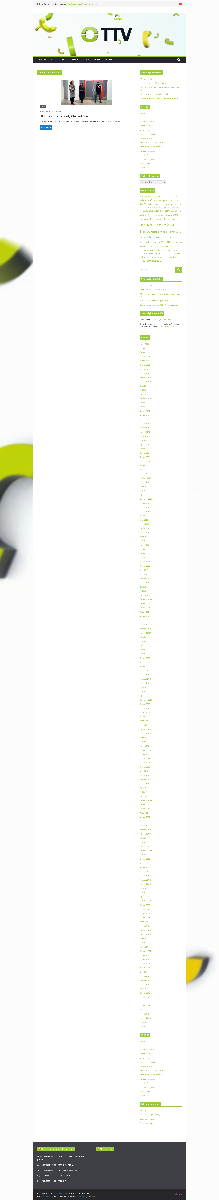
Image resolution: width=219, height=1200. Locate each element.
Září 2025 (143, 390)
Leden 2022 (144, 574)
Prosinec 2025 (145, 377)
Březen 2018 (145, 767)
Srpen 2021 (144, 595)
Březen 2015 (145, 917)
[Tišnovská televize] (109, 14)
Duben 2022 (145, 561)
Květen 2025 (145, 407)
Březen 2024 (145, 465)
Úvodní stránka (47, 59)
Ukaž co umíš (145, 163)
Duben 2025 (145, 411)
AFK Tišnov (145, 196)
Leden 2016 (144, 875)
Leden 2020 (144, 675)
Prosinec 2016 (145, 829)
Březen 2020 (145, 666)
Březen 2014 (145, 968)
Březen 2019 (145, 716)
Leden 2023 (144, 524)
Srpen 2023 (144, 494)
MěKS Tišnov (155, 225)
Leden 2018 (144, 775)
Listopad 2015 (145, 884)
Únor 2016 (144, 871)
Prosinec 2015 (145, 880)
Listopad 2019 (145, 683)
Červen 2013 (145, 993)
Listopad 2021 (145, 582)
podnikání (150, 250)
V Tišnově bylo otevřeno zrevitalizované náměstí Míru (90, 3)
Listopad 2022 (145, 532)
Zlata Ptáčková (56, 111)
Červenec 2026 (146, 348)
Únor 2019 (144, 721)
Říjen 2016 (144, 838)
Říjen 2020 (144, 637)
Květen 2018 (145, 758)
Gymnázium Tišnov (171, 200)
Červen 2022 (145, 553)
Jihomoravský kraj (163, 207)
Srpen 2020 (144, 645)
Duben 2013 (145, 1001)
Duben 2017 (145, 813)
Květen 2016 (145, 859)
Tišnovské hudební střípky (151, 147)
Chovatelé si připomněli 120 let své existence (159, 98)
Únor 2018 (144, 771)
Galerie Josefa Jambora (150, 200)
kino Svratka (155, 210)
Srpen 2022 (144, 545)
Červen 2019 (145, 704)
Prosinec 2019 (145, 679)
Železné (160, 261)
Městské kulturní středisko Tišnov (57, 1149)
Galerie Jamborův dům (170, 197)
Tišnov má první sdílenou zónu (153, 83)
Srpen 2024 (144, 444)
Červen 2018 (145, 754)
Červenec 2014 (146, 951)
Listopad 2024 (145, 432)
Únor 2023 (144, 520)
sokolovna (170, 250)
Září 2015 (143, 892)
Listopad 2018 (145, 733)
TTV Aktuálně (145, 155)
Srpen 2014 (144, 947)
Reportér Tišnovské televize (151, 142)
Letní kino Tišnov (153, 215)
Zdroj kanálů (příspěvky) (150, 1114)
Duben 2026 (145, 361)
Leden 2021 (144, 624)
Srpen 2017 (144, 796)
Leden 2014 (144, 976)
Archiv (85, 59)
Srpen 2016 (144, 846)
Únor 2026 (144, 369)
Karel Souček (144, 211)
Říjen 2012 (144, 1022)
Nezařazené (145, 130)
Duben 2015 (145, 913)
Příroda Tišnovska (147, 138)
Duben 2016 (145, 863)
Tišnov (156, 253)
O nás (61, 59)
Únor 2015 (144, 922)
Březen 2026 (145, 365)
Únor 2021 (144, 620)
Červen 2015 (145, 905)
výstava (176, 253)
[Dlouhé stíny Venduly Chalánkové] (86, 92)
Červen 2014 (145, 955)
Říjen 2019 (144, 687)
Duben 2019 (145, 712)
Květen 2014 (145, 959)
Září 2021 (143, 591)
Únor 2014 (144, 972)
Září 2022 (143, 541)
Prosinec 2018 (145, 729)
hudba (149, 204)
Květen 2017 (145, 808)
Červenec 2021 (146, 599)
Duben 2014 (145, 963)
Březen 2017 (145, 817)
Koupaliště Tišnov (176, 211)
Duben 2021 (145, 612)
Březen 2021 (145, 616)
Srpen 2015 (144, 896)
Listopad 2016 (145, 834)
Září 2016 (143, 842)
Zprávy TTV (144, 167)
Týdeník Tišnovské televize (151, 159)
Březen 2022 (145, 566)
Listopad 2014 (145, 934)
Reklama (97, 59)
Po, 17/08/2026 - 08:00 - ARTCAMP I (52, 1181)
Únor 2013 (144, 1009)
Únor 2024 (144, 469)
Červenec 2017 (146, 800)
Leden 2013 (144, 1014)
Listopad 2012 (145, 1018)
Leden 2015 (144, 926)
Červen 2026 (145, 352)
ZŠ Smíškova (150, 260)
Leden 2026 (144, 373)
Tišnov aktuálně (146, 79)
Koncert (166, 210)
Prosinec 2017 (145, 779)
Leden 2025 (144, 423)
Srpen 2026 (144, 344)
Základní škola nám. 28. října (158, 257)
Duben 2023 (145, 511)
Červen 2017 (145, 804)
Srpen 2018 (144, 746)
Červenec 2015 (146, 901)
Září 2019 (143, 691)
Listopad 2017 (145, 783)
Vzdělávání (169, 254)
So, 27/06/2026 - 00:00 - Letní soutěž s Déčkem (57, 1170)
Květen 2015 (145, 909)
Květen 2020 (145, 658)
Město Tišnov (106, 1149)
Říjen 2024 (144, 436)
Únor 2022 (144, 570)
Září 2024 (143, 440)
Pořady (74, 59)
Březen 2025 (145, 415)
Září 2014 (143, 942)
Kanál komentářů (147, 1119)
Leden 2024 (144, 474)
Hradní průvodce (147, 121)
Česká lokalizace (146, 1123)
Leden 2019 (144, 725)
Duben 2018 (145, 762)
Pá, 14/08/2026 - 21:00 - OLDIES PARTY (53, 1176)
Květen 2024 (145, 457)
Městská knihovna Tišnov (163, 231)
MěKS (143, 225)
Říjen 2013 (144, 989)
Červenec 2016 (146, 850)
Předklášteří (160, 249)
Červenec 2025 (146, 398)
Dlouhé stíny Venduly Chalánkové (64, 116)
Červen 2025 (145, 402)
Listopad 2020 (145, 633)
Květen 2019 (145, 708)
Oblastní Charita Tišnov (163, 246)
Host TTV (143, 117)
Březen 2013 (145, 1005)
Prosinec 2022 (145, 528)
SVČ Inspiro (148, 254)
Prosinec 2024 (145, 428)
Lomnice (164, 215)
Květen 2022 (145, 557)
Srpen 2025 (144, 394)
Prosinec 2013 (145, 980)
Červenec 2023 (146, 499)
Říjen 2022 (144, 536)
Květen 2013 (145, 997)
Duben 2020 (145, 662)
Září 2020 (143, 641)
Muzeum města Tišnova (162, 219)
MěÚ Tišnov (167, 242)
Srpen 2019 (144, 695)
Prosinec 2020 (145, 628)
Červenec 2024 (146, 448)
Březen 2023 (145, 515)
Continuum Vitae (156, 197)
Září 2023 (143, 490)
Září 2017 (143, 792)
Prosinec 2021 (145, 578)
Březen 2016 (145, 867)
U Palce (162, 254)
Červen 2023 (145, 503)
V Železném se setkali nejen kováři (154, 94)
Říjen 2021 (144, 587)
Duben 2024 (145, 461)
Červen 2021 (145, 603)
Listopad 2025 (145, 381)
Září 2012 (143, 1026)
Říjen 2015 (144, 888)
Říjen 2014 (144, 938)
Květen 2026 (145, 356)
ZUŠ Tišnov (144, 257)
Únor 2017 (144, 821)
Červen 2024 (145, 453)
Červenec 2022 (146, 549)
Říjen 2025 (144, 386)
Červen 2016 (145, 855)
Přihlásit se (144, 1110)
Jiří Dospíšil (174, 207)
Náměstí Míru (149, 246)
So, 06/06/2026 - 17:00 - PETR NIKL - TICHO (55, 1165)
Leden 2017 (144, 825)
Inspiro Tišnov (159, 204)
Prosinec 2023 (145, 478)
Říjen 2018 (144, 737)
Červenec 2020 (146, 649)
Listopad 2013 (145, 984)
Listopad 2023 (145, 482)
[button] (65, 60)
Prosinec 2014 (145, 930)
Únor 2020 (144, 670)
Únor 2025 (144, 419)
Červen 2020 (145, 654)
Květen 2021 (145, 608)
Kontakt (109, 59)
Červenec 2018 (146, 750)
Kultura (143, 215)
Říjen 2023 (144, 486)
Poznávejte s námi (147, 134)
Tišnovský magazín (147, 151)
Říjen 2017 (144, 788)
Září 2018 (143, 742)
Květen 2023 (145, 507)
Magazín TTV (145, 126)
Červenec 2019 (146, 700)
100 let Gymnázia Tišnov (162, 320)
